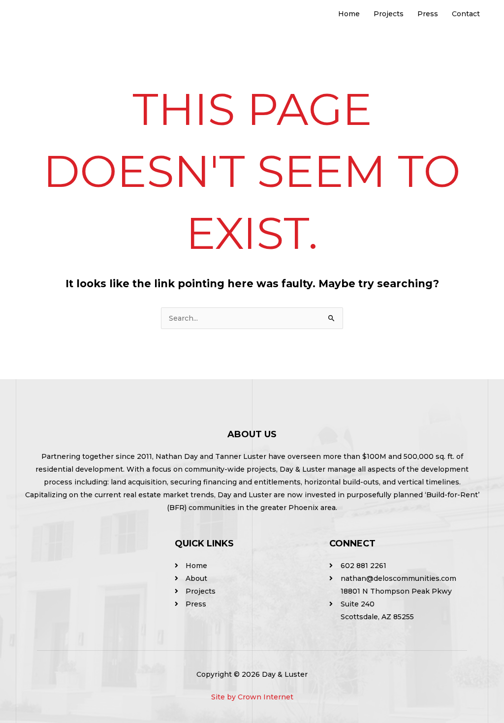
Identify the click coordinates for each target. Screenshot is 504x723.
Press (427, 13)
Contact (466, 13)
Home (349, 13)
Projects (389, 13)
